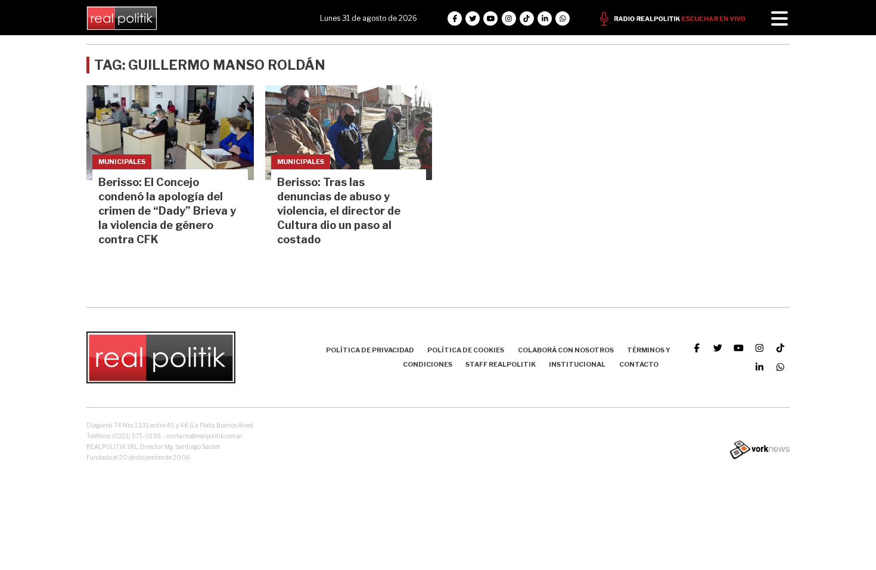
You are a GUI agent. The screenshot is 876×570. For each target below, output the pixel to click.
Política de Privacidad (370, 350)
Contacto (638, 364)
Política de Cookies (465, 350)
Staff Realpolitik (500, 364)
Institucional (577, 364)
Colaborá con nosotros (566, 350)
